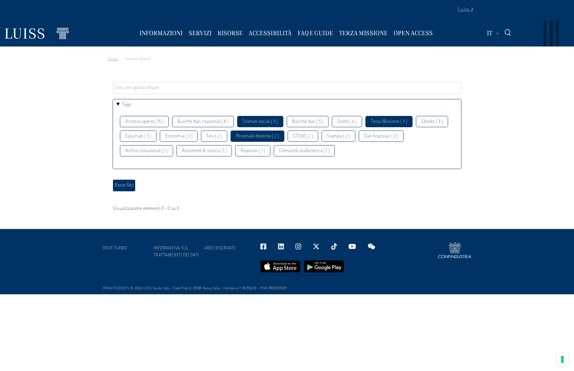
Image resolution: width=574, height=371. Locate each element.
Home (113, 59)
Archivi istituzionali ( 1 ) (146, 150)
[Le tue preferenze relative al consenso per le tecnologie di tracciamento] (562, 359)
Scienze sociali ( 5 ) (260, 121)
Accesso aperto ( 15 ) (144, 121)
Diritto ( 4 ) (347, 121)
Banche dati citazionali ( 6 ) (203, 121)
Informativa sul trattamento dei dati (176, 251)
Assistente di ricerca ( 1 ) (204, 150)
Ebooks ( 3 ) (432, 121)
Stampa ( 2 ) (338, 136)
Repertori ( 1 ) (252, 150)
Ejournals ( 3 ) (138, 136)
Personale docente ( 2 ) (257, 136)
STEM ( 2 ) (303, 136)
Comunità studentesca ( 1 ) (304, 150)
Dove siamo (115, 248)
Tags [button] (126, 104)
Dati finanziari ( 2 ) (381, 136)
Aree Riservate (220, 248)
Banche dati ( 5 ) (307, 121)
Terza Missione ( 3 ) (389, 121)
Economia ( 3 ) (178, 136)
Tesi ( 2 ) (214, 136)
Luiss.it (466, 10)
